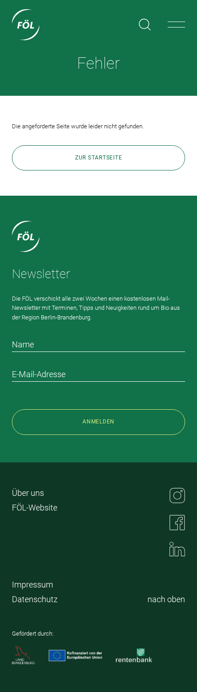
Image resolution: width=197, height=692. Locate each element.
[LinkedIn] (177, 549)
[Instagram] (177, 495)
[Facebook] (177, 522)
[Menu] (176, 24)
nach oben (166, 599)
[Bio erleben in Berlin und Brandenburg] (26, 24)
